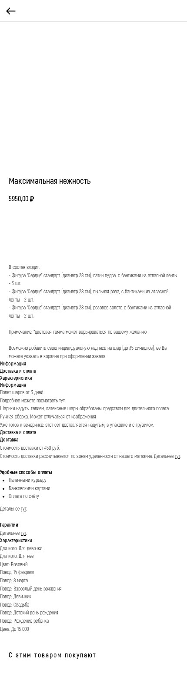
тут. (62, 401)
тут (177, 456)
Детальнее (164, 456)
